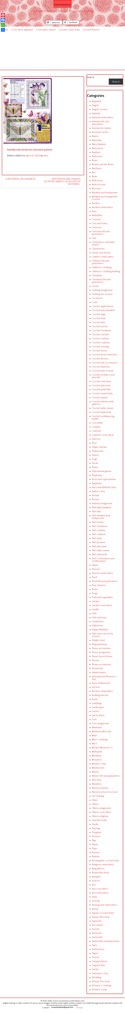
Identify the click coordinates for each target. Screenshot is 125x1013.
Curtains (96, 427)
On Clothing (98, 796)
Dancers (96, 439)
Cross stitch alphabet (22, 29)
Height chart (98, 640)
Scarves (96, 880)
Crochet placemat (101, 385)
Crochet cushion (100, 338)
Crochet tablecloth (101, 412)
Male (94, 735)
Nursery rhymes (100, 788)
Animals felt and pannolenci (100, 122)
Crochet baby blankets (103, 310)
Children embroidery (103, 257)
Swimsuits (97, 937)
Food (94, 577)
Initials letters (99, 672)
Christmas (97, 275)
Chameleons (98, 248)
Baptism (96, 152)
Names (95, 772)
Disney (95, 455)
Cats (94, 238)
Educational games (101, 471)
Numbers (96, 784)
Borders (96, 203)
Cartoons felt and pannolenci (101, 232)
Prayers (96, 852)
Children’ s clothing (102, 267)
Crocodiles (97, 423)
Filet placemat (99, 546)
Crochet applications (102, 306)
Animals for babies (101, 128)
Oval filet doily (99, 820)
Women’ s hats (99, 989)
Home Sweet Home (102, 656)
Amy (45, 155)
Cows (95, 302)
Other (95, 800)
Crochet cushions (101, 342)
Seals (94, 897)
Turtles (95, 969)
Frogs (95, 593)
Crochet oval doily (101, 381)
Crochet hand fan (101, 366)
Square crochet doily (103, 913)
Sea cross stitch (100, 889)
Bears (95, 160)
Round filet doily (100, 872)
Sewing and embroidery (104, 905)
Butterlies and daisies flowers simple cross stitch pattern (62, 181)
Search (90, 77)
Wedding (96, 977)
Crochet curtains (100, 334)
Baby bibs (97, 140)
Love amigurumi (100, 723)
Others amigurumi (101, 808)
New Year (97, 780)
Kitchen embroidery (102, 691)
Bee (94, 172)
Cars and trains (99, 223)
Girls (94, 613)
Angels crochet (99, 109)
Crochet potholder (101, 389)
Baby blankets (99, 144)
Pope (94, 848)
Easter (95, 467)
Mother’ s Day (99, 763)
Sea (94, 884)
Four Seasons (99, 585)
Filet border (98, 522)
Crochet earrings (100, 346)
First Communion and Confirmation (103, 559)
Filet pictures (98, 542)
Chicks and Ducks (101, 252)
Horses (95, 660)
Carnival (96, 219)
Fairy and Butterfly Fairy (104, 487)
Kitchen (96, 687)
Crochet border (100, 326)
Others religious (100, 816)
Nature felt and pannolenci (106, 776)
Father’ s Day (98, 491)
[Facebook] (2, 20)
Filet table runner (101, 550)
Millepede (97, 751)
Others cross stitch (101, 812)
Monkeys (96, 755)
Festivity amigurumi (102, 503)
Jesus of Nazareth (101, 683)
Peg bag (96, 828)
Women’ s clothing (101, 985)
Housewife (97, 668)
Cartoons (96, 227)
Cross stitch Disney (46, 29)
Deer (94, 443)
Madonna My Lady (101, 731)
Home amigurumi (101, 652)
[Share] (2, 29)
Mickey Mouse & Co (102, 747)
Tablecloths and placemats (105, 941)
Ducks (95, 463)
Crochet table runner (103, 408)
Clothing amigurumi (102, 290)
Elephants (97, 475)
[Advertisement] (62, 51)
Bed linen (96, 168)
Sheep (95, 909)
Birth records (98, 184)
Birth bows (97, 180)
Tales (94, 945)
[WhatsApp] (2, 24)
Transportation (99, 961)
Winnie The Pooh (101, 981)
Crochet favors (99, 350)
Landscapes (98, 707)
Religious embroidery (103, 864)
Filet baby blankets (101, 507)
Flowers (96, 569)
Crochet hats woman (102, 371)
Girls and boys (99, 617)
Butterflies (97, 215)
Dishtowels (97, 451)
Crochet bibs (98, 322)
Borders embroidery (102, 207)
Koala (95, 699)
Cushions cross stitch (103, 435)
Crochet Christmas (101, 330)
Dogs (94, 459)
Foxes (95, 589)
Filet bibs (96, 511)
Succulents (97, 925)
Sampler (96, 876)
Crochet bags (98, 314)
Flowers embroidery (102, 573)
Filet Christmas (99, 526)
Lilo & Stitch (98, 715)
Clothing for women (102, 294)
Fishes (95, 565)
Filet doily (97, 538)
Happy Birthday (100, 629)
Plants (95, 844)
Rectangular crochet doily (105, 860)
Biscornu (96, 188)
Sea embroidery (100, 893)
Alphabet (96, 101)
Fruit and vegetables (102, 597)
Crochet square (100, 397)
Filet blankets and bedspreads (101, 516)
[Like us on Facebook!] (71, 24)
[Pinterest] (2, 15)
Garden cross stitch (102, 605)
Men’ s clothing (99, 739)
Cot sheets (97, 298)
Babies (95, 136)
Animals (96, 113)
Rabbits (95, 856)
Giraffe (95, 609)
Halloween (97, 625)
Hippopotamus (99, 644)
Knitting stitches (100, 695)
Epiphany (97, 483)
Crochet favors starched (104, 354)
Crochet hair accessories (104, 362)
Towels (95, 957)
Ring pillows (98, 868)
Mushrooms (98, 768)
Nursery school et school (105, 792)
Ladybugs (97, 703)
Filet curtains (98, 530)
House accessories (101, 664)
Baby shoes (97, 148)
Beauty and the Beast (102, 164)
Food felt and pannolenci (105, 581)
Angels (95, 105)
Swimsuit (96, 933)
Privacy (79, 1008)
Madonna (97, 727)
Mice (94, 743)
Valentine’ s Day (100, 973)
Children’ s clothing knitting (106, 271)
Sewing (95, 901)
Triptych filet (98, 965)
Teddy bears (98, 949)
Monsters (97, 759)
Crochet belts (99, 318)
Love (94, 719)
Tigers (95, 953)
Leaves (95, 711)
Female (95, 495)
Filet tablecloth (99, 554)
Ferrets (95, 499)
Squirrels (96, 921)
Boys (94, 211)
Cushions (96, 431)
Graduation (98, 621)
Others (95, 804)
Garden (95, 601)
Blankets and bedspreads (104, 192)
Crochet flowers (91, 29)
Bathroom (97, 156)
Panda (95, 824)
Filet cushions (99, 534)
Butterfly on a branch (21, 179)
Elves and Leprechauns (104, 479)
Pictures (96, 836)
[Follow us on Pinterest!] (54, 24)
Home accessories (101, 648)
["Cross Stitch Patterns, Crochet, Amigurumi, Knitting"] (62, 4)
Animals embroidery (102, 117)
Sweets (95, 929)
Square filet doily (100, 917)
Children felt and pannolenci (100, 262)
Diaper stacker (99, 447)
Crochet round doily (69, 29)
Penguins (96, 832)
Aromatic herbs (100, 132)
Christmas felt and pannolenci (101, 280)
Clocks (95, 286)
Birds (94, 176)
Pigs (94, 840)
